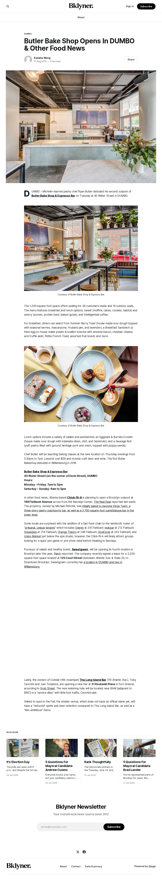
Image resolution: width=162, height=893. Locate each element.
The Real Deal (102, 501)
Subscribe (146, 6)
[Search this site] (7, 6)
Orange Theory (67, 532)
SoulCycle (104, 532)
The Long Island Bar (93, 679)
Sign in (130, 6)
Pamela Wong (42, 57)
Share (131, 59)
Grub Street (47, 688)
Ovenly (79, 527)
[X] (77, 851)
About (81, 17)
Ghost (152, 866)
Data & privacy (93, 866)
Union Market (32, 536)
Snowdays (30, 532)
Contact (76, 866)
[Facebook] (84, 851)
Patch (57, 553)
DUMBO (28, 33)
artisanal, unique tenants (40, 527)
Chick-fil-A (74, 497)
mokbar (109, 527)
